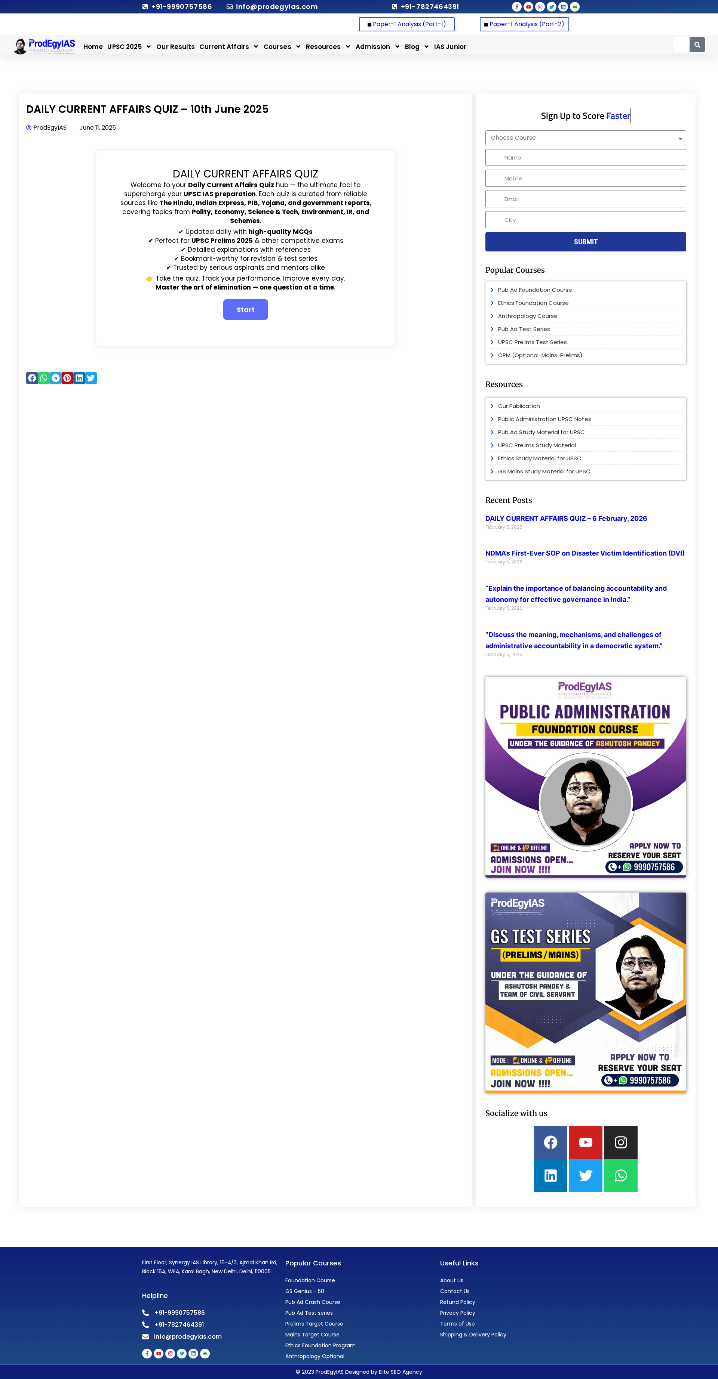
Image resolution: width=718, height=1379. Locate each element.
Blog (412, 46)
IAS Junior (450, 46)
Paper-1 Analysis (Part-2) (527, 24)
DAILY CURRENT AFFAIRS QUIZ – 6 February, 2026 (566, 518)
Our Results (175, 46)
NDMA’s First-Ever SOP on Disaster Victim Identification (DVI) (585, 553)
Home (93, 46)
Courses (277, 46)
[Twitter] (585, 1175)
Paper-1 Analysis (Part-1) (408, 24)
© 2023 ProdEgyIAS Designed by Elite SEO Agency (359, 1372)
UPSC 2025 (124, 46)
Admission (373, 46)
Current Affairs (224, 46)
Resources (323, 46)
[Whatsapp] (621, 1175)
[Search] (697, 44)
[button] (32, 378)
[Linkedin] (550, 1175)
